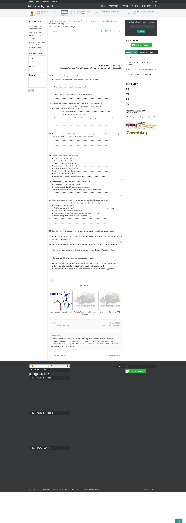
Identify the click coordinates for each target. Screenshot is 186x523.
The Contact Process (133, 57)
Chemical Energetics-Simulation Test (139, 74)
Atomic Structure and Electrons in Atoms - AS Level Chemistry (37, 44)
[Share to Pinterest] (119, 31)
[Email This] (115, 31)
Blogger (154, 489)
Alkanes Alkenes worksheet (110, 326)
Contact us (55, 1)
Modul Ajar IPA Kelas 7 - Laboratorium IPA (141, 70)
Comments (143, 52)
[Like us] (152, 1)
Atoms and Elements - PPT (110, 312)
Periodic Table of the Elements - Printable (85, 313)
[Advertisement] (85, 49)
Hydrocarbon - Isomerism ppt (61, 312)
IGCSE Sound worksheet (60, 326)
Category (152, 52)
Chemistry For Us (47, 489)
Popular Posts (131, 52)
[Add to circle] (156, 1)
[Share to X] (106, 31)
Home (31, 1)
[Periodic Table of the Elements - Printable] (85, 309)
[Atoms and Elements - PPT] (110, 309)
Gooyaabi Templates (94, 489)
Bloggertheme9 (69, 489)
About (37, 1)
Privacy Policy (46, 1)
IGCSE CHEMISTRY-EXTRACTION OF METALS (36, 35)
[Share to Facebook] (101, 31)
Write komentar (113, 356)
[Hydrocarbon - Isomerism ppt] (61, 309)
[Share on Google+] (110, 31)
